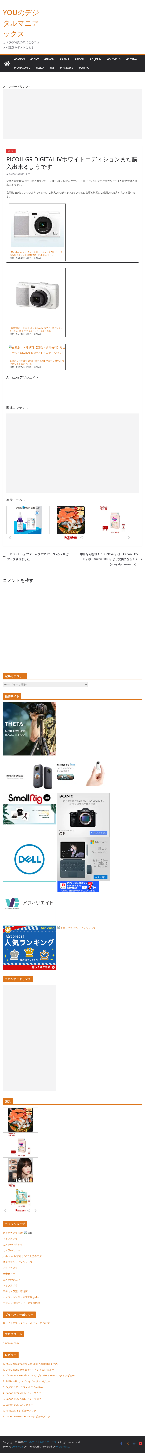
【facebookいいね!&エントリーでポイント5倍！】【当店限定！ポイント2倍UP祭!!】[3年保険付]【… (36, 254)
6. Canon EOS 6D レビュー (18, 1404)
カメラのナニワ (11, 1279)
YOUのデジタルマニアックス (21, 22)
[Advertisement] (72, 114)
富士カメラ (9, 1273)
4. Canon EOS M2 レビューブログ (22, 1393)
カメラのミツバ (11, 1250)
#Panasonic (22, 67)
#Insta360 (66, 67)
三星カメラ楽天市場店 (15, 1291)
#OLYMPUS (114, 59)
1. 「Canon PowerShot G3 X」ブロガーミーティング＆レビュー (39, 1375)
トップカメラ (11, 1285)
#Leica (40, 67)
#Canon (19, 59)
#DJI (52, 67)
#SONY (34, 59)
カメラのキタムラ (13, 1244)
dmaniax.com (11, 1343)
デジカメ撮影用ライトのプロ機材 (21, 1303)
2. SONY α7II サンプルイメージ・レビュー (26, 1381)
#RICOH (79, 59)
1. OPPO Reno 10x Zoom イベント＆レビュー (28, 1369)
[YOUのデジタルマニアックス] (7, 63)
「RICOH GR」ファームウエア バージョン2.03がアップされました (38, 556)
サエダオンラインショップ (18, 1262)
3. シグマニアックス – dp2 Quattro (23, 1387)
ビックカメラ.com (13, 1232)
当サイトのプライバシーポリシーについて (26, 1323)
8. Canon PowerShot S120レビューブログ (26, 1416)
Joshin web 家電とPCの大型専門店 (22, 1256)
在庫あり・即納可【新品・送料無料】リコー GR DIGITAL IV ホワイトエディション (37, 362)
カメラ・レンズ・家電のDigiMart (21, 1297)
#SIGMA (64, 59)
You (30, 174)
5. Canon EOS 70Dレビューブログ (22, 1399)
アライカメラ (10, 1267)
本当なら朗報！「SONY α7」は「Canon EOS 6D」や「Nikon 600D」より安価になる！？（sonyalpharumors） (109, 559)
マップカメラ (10, 1238)
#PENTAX (131, 59)
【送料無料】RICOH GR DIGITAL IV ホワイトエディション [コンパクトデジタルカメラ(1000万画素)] (36, 329)
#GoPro (84, 67)
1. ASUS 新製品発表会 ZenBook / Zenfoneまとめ (30, 1363)
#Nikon (49, 59)
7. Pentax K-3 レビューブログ (19, 1410)
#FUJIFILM (96, 59)
